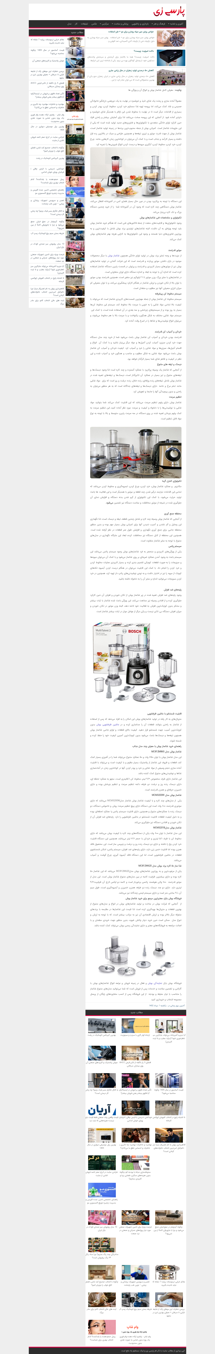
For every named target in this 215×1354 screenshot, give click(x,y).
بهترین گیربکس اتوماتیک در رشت (102, 1035)
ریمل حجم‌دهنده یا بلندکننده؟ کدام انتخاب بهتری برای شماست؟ (102, 1338)
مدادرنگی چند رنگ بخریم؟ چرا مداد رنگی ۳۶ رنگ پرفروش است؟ (101, 1256)
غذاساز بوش (113, 256)
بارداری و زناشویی (140, 24)
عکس (94, 24)
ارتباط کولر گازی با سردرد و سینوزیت (135, 1035)
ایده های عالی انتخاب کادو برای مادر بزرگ (101, 1311)
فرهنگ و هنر (159, 24)
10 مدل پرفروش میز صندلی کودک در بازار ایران (101, 1228)
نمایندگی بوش (155, 983)
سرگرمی (105, 24)
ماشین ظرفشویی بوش (107, 724)
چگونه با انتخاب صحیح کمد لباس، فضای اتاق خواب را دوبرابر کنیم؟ (101, 1283)
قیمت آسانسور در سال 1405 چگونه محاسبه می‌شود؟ (168, 1091)
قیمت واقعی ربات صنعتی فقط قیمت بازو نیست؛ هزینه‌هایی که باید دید (101, 1119)
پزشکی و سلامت (121, 24)
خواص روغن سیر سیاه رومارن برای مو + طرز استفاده (131, 31)
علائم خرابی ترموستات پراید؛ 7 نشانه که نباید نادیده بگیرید (168, 1283)
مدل (69, 24)
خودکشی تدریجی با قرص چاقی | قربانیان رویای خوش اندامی (135, 1119)
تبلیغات (84, 24)
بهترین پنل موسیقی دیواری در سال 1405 (101, 1146)
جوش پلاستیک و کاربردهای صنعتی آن (102, 1062)
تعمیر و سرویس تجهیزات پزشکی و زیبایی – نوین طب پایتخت (135, 1283)
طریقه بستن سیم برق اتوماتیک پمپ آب (135, 1309)
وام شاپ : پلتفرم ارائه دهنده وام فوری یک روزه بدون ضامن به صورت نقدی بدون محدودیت (135, 1340)
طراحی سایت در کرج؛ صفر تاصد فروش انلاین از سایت (101, 1173)
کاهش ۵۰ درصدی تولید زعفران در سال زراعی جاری (131, 70)
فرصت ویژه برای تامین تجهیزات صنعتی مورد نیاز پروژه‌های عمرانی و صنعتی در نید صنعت (135, 1230)
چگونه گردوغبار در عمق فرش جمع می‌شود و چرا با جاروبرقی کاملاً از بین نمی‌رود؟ (169, 1230)
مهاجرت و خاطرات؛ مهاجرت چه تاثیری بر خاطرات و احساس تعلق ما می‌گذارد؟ (135, 1146)
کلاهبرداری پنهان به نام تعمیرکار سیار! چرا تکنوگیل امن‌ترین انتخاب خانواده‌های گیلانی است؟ (168, 1148)
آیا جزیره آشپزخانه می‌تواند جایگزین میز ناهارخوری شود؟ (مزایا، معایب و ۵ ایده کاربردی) (168, 1038)
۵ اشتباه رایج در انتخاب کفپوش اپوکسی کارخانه (168, 1119)
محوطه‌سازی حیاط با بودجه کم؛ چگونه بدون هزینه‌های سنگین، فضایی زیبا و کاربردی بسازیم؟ (135, 1175)
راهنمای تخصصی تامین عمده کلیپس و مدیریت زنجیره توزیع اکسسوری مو (102, 1201)
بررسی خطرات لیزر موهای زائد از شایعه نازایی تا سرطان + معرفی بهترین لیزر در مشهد (169, 1312)
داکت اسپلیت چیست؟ (144, 51)
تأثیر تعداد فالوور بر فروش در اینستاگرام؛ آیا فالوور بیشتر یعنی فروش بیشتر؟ (135, 1091)
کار (76, 24)
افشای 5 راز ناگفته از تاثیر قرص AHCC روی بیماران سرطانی (135, 1064)
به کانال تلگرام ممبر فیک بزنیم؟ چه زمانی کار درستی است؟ (101, 1091)
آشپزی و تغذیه (176, 24)
